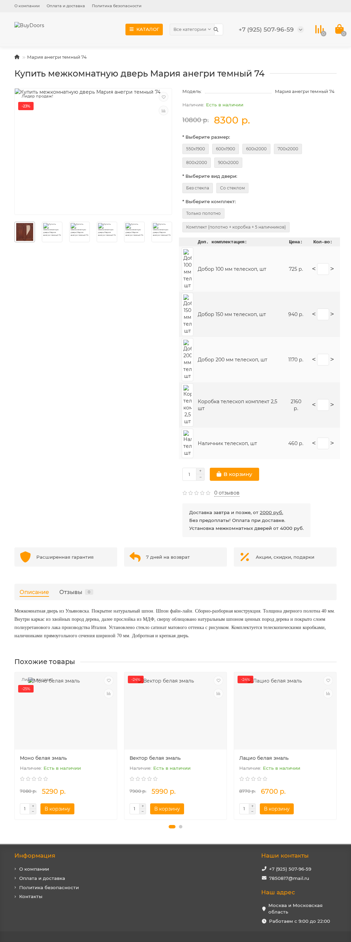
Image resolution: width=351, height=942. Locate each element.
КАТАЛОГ (147, 29)
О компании (27, 5)
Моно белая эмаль (43, 758)
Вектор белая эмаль (155, 758)
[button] (172, 826)
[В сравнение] (163, 110)
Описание (34, 592)
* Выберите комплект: (209, 201)
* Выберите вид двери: (209, 176)
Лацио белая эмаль (264, 758)
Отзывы (74, 592)
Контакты (31, 896)
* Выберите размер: (206, 137)
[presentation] (15, 746)
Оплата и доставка (66, 5)
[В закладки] (163, 97)
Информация (34, 855)
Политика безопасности (117, 5)
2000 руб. (271, 512)
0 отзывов (227, 493)
